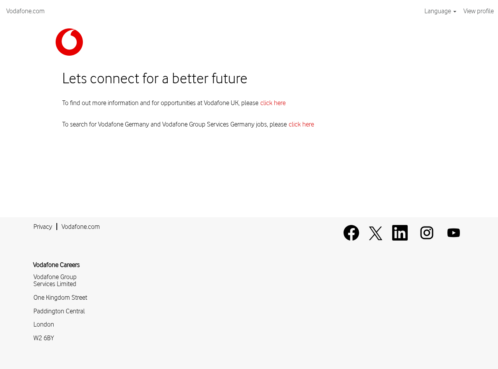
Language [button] (438, 11)
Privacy (42, 226)
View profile (478, 11)
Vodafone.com (25, 11)
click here (273, 103)
